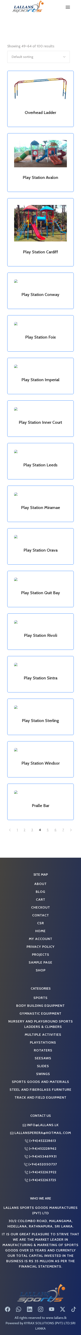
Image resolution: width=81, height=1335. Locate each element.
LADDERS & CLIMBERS (43, 1027)
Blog (40, 892)
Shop (40, 970)
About (40, 884)
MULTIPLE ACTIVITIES (43, 1034)
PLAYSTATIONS (43, 1042)
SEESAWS (43, 1058)
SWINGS (43, 1074)
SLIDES (43, 1066)
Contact (40, 915)
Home (40, 931)
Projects (40, 954)
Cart (40, 899)
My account (40, 939)
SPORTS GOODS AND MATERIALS (40, 1082)
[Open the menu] (68, 7)
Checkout (40, 907)
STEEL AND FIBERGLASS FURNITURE (40, 1089)
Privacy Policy (41, 947)
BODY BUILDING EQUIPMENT (40, 1005)
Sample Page (40, 962)
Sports (40, 998)
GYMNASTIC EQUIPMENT (40, 1013)
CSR (40, 923)
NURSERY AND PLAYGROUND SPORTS (40, 1021)
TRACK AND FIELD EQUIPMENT (40, 1097)
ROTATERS (43, 1050)
